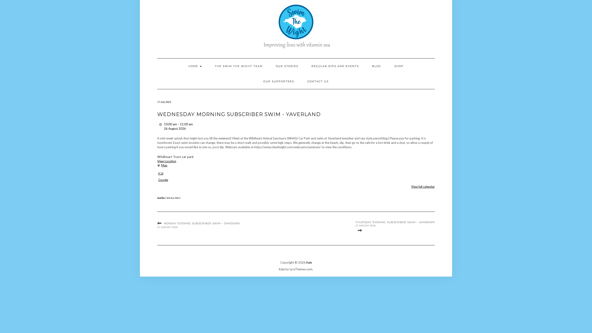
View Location (166, 161)
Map (162, 165)
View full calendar (423, 186)
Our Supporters (278, 81)
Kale (309, 262)
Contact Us (318, 81)
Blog (376, 66)
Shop (399, 66)
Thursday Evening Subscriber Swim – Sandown (395, 224)
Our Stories (287, 66)
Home (193, 66)
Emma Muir (174, 197)
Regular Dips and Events (335, 66)
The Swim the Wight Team (239, 66)
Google (163, 180)
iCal (160, 173)
